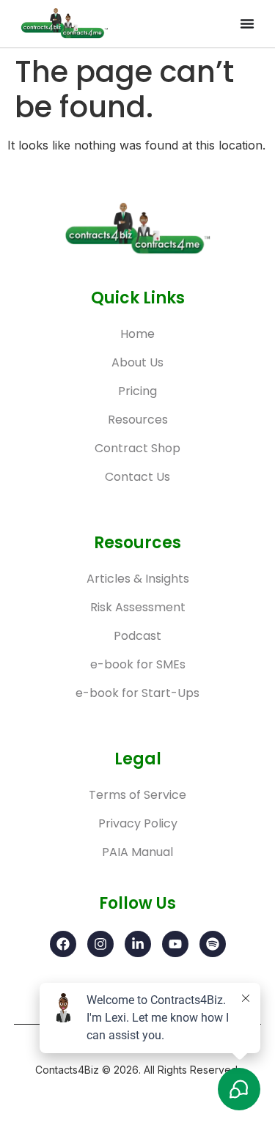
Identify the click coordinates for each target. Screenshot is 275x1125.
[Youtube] (175, 944)
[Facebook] (63, 944)
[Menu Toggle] (247, 23)
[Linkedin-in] (138, 944)
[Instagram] (100, 944)
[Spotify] (212, 944)
